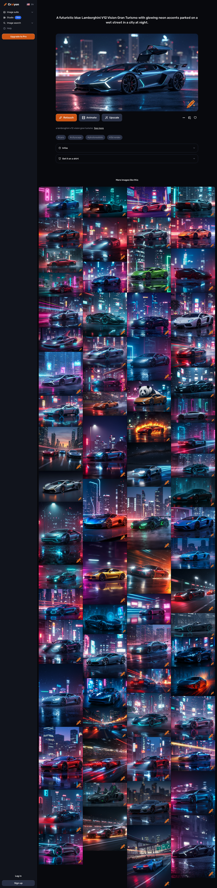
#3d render (114, 137)
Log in (18, 876)
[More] (184, 118)
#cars (61, 137)
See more (99, 128)
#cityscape (75, 137)
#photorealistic (95, 137)
